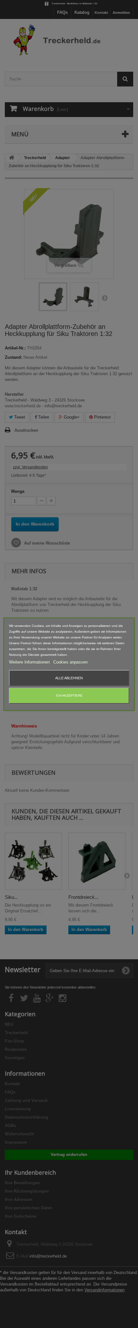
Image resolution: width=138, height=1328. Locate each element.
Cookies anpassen (70, 662)
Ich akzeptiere (69, 695)
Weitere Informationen (30, 662)
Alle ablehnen (69, 678)
